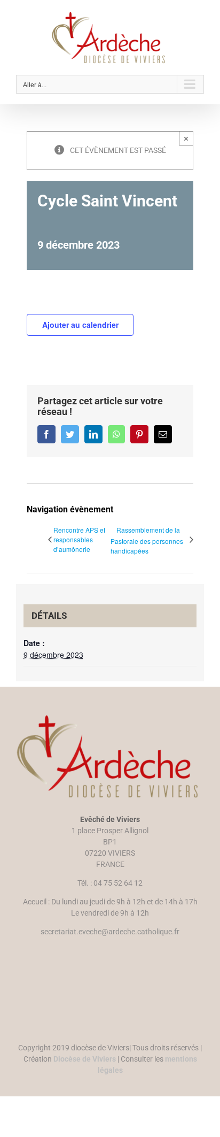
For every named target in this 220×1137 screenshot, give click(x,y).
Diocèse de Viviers (84, 1059)
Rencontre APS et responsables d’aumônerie (79, 539)
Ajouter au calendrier (80, 324)
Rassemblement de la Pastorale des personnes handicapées (147, 540)
